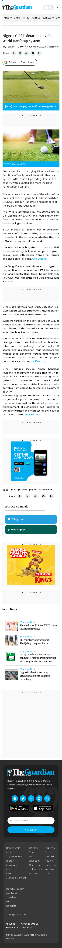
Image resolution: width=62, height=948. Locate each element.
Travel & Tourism (15, 888)
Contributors (13, 848)
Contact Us (26, 927)
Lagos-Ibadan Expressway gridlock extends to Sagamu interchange (35, 675)
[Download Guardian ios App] (43, 808)
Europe (33, 852)
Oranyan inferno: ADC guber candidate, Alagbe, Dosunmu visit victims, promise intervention (38, 658)
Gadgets (11, 905)
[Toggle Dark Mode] (48, 7)
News (7, 17)
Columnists (35, 869)
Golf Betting (39, 258)
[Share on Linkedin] (39, 53)
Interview (11, 897)
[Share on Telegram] (33, 53)
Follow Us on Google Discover (22, 62)
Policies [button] (9, 927)
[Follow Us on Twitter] (23, 798)
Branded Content (16, 877)
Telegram (17, 519)
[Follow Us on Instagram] (31, 798)
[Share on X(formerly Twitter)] (20, 53)
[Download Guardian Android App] (19, 808)
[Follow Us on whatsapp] (47, 798)
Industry (49, 860)
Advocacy (11, 865)
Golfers (23, 490)
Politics (36, 17)
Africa (9, 869)
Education (34, 860)
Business (47, 17)
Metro (26, 17)
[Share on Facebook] (13, 53)
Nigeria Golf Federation (41, 490)
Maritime (49, 869)
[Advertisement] (31, 724)
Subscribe (31, 829)
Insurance (50, 865)
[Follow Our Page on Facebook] (15, 798)
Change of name (16, 914)
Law (8, 910)
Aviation (10, 852)
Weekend (11, 893)
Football (49, 856)
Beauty (33, 856)
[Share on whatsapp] (26, 53)
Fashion (49, 852)
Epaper (17, 17)
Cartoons (34, 865)
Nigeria (33, 873)
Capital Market (14, 856)
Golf (15, 490)
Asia (8, 873)
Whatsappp (18, 529)
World (48, 873)
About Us (10, 924)
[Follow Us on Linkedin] (39, 798)
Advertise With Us (29, 924)
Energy (10, 860)
